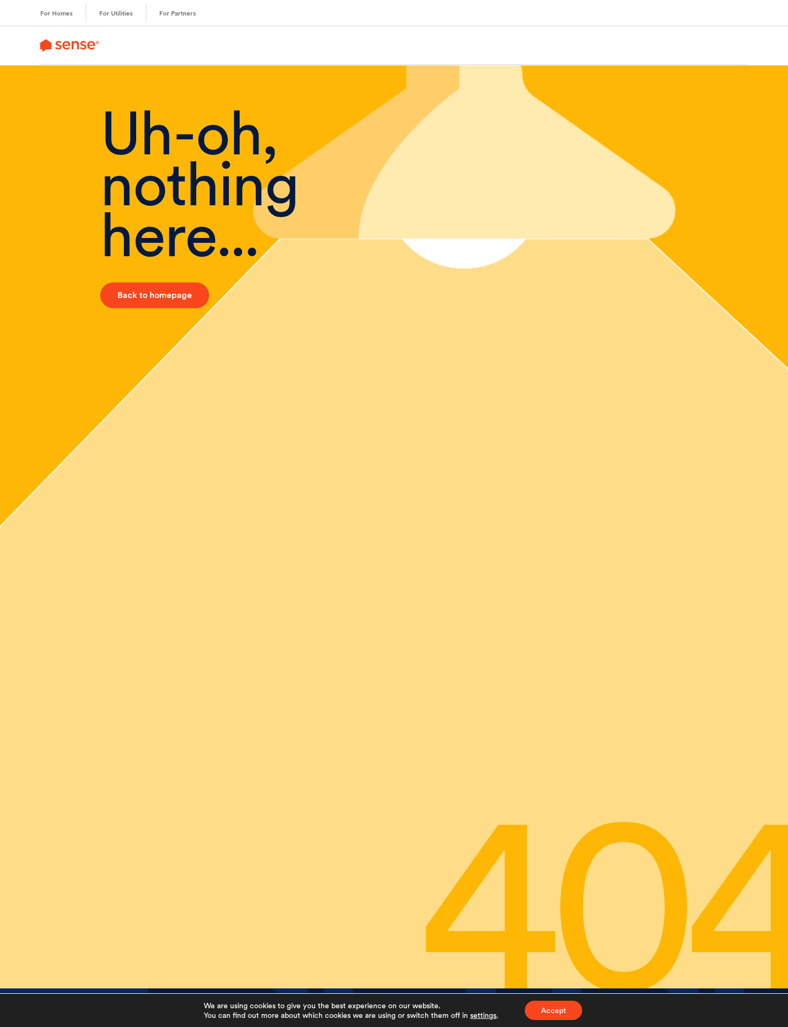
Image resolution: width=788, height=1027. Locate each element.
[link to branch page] (69, 45)
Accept (553, 1010)
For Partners (177, 13)
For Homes (56, 13)
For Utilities (116, 13)
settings (483, 1015)
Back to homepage (154, 295)
